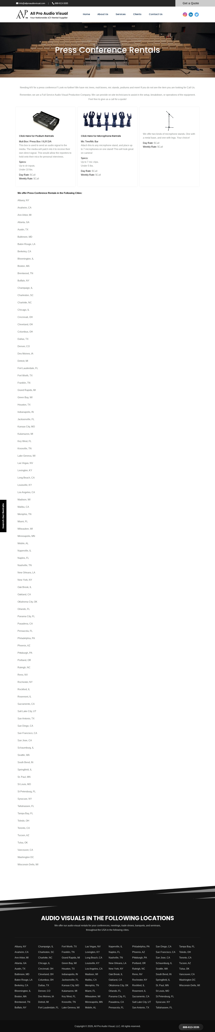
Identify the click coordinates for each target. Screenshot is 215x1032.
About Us (102, 14)
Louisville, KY (25, 485)
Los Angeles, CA (26, 492)
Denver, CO (24, 346)
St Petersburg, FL (27, 791)
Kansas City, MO (26, 426)
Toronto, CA (24, 828)
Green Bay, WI (25, 397)
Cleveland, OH (25, 324)
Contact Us (155, 14)
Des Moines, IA (25, 353)
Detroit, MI (23, 361)
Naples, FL (23, 558)
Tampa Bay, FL (25, 813)
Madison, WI (24, 499)
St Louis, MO (24, 784)
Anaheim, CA (24, 207)
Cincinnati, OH (25, 317)
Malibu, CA (23, 507)
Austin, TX (23, 229)
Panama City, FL (26, 616)
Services (121, 14)
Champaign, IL (25, 288)
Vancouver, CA (25, 850)
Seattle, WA (24, 755)
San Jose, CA (25, 740)
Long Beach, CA (26, 477)
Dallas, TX (23, 339)
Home (86, 14)
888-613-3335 (61, 3)
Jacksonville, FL (26, 419)
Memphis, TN (24, 514)
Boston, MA (24, 266)
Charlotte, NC (25, 302)
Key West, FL (24, 441)
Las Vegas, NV (25, 463)
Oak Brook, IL (25, 587)
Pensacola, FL (25, 631)
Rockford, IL (24, 689)
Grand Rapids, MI (27, 390)
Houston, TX (24, 404)
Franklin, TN (24, 383)
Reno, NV (23, 675)
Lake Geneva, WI (26, 456)
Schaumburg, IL (26, 747)
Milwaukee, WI (25, 529)
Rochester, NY (25, 682)
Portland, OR (24, 660)
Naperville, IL (24, 550)
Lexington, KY (25, 470)
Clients (137, 14)
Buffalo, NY (23, 280)
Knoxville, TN (25, 448)
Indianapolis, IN (26, 412)
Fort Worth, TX (25, 375)
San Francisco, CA (27, 733)
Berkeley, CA (24, 251)
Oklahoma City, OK (27, 602)
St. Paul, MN (24, 777)
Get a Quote (191, 3)
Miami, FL (23, 521)
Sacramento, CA (26, 704)
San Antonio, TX (26, 718)
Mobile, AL (23, 543)
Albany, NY (23, 200)
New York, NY (25, 580)
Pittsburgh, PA (25, 653)
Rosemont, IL (24, 696)
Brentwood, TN (25, 273)
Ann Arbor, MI (24, 215)
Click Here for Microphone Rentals (101, 136)
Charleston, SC (25, 295)
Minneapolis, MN (26, 536)
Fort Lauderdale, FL (28, 368)
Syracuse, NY (25, 799)
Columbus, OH (25, 331)
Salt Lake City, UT (27, 711)
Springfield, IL (25, 769)
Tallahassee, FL (26, 806)
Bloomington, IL (26, 258)
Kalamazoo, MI (25, 434)
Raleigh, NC (24, 667)
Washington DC (26, 857)
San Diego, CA (25, 726)
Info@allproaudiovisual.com (31, 3)
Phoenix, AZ (24, 645)
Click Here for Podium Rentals (36, 136)
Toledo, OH (23, 820)
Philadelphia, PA (26, 638)
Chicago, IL (23, 310)
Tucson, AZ (23, 835)
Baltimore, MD (25, 237)
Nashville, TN (25, 565)
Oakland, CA (24, 594)
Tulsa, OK (23, 842)
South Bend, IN (25, 762)
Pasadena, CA (25, 623)
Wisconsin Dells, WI (28, 864)
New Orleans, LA (26, 572)
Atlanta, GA (23, 222)
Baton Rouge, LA (26, 244)
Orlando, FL (24, 609)
